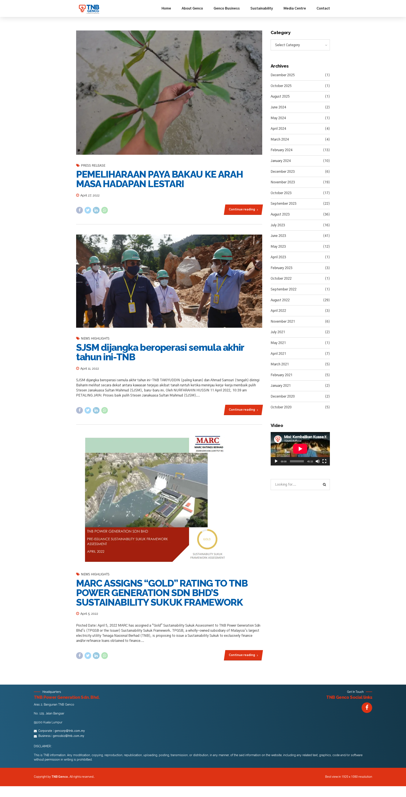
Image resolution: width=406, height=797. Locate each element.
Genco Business (227, 8)
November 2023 (283, 182)
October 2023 (281, 193)
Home (166, 8)
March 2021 (280, 364)
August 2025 (280, 96)
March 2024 (280, 139)
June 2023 (278, 236)
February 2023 (281, 268)
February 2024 (281, 150)
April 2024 (278, 128)
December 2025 (283, 75)
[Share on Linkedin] (96, 210)
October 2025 (281, 86)
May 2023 (278, 246)
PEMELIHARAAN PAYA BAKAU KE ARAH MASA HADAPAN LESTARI (159, 179)
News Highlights (95, 338)
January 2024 (281, 161)
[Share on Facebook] (79, 210)
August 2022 (280, 300)
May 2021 (278, 343)
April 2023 (278, 257)
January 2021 (281, 385)
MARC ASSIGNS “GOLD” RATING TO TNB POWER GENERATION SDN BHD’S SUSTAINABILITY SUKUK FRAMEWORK (162, 593)
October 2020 (281, 407)
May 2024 (278, 118)
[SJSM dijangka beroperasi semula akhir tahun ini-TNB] (169, 281)
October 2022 (281, 278)
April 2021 (278, 353)
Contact (323, 8)
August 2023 (280, 214)
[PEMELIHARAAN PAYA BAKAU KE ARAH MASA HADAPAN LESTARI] (169, 92)
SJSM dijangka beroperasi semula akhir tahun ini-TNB (160, 352)
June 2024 (278, 107)
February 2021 (281, 375)
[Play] (276, 461)
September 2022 (283, 289)
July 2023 (278, 225)
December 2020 (283, 396)
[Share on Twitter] (88, 210)
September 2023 (283, 203)
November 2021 (283, 321)
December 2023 (283, 171)
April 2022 (278, 310)
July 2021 (278, 332)
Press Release (93, 165)
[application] (300, 448)
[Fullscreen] (324, 461)
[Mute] (317, 461)
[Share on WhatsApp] (104, 210)
